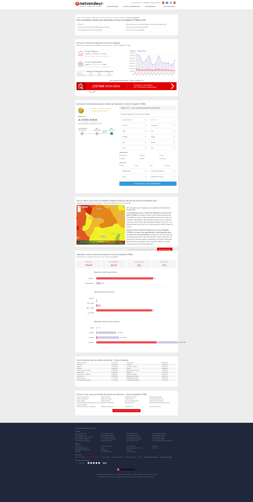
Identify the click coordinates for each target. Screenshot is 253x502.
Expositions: (123, 163)
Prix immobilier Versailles (159, 433)
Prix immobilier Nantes (107, 435)
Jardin (142, 158)
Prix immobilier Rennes (132, 435)
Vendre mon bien (112, 6)
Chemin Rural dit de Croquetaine (86, 406)
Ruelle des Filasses (131, 397)
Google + (174, 2)
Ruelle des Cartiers (106, 399)
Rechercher (165, 250)
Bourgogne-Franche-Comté (82, 450)
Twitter (170, 2)
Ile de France (96, 17)
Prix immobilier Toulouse (82, 439)
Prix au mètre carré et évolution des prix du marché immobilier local (146, 24)
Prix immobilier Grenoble (133, 437)
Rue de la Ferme (130, 403)
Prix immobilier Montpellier (108, 439)
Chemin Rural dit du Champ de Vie (159, 403)
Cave (162, 155)
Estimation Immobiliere (131, 6)
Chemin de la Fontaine (107, 403)
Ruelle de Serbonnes (107, 406)
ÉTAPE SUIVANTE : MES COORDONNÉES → (148, 184)
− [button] (79, 211)
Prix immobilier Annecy (107, 433)
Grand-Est (129, 450)
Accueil (78, 17)
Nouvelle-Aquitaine (106, 451)
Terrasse (163, 158)
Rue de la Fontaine (155, 406)
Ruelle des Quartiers (155, 397)
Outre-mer (155, 448)
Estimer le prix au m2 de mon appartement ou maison (93, 27)
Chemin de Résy (105, 401)
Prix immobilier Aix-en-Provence (84, 437)
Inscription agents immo (151, 457)
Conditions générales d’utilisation (105, 474)
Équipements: (123, 152)
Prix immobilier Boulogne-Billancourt (162, 440)
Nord (122, 165)
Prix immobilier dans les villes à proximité (89, 30)
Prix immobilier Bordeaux (82, 440)
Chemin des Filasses (82, 397)
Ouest (167, 165)
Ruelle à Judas (80, 401)
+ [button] (79, 208)
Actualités (146, 3)
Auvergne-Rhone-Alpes (81, 448)
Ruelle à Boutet (105, 397)
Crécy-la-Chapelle (119, 17)
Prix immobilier (150, 6)
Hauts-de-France (131, 451)
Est (152, 165)
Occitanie (154, 446)
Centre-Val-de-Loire (106, 446)
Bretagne (77, 451)
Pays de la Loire (130, 446)
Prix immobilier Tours (158, 437)
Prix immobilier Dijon (132, 440)
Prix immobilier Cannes (158, 435)
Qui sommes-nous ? (137, 3)
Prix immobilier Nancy (158, 439)
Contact (152, 3)
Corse (102, 448)
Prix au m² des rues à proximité (135, 30)
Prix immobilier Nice (132, 433)
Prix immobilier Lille (106, 440)
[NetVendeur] (89, 3)
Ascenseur (124, 155)
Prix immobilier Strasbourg (134, 439)
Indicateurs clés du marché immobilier (137, 27)
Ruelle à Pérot (129, 399)
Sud (137, 165)
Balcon (143, 155)
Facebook (167, 2)
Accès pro (158, 3)
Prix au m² (80, 24)
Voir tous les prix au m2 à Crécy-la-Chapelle (126, 410)
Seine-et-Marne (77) (107, 17)
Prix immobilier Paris (81, 433)
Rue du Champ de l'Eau (156, 399)
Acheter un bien (169, 6)
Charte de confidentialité (124, 474)
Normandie (104, 450)
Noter (104, 463)
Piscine (123, 158)
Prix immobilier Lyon (81, 435)
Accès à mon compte (166, 457)
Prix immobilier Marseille (108, 437)
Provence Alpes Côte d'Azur (134, 448)
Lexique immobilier (117, 457)
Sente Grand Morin (82, 399)
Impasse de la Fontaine (156, 401)
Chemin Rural (129, 406)
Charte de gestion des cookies (142, 474)
